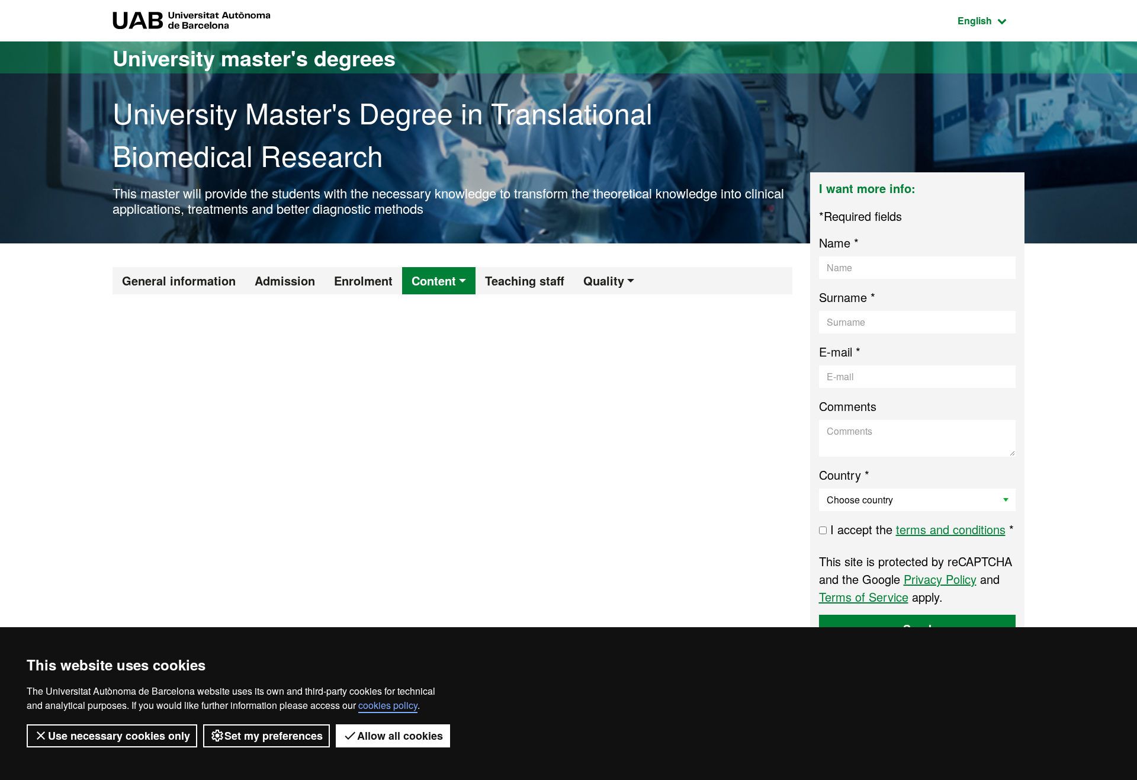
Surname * (847, 297)
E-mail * (839, 351)
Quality (603, 280)
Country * (844, 474)
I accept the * (920, 529)
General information (179, 280)
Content (434, 280)
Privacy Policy (940, 579)
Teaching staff (524, 280)
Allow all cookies (400, 735)
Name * (839, 242)
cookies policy (387, 705)
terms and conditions (951, 529)
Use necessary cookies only (119, 735)
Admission (285, 280)
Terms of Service (863, 596)
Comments (847, 406)
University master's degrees (254, 57)
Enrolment (363, 280)
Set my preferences (273, 735)
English (991, 20)
